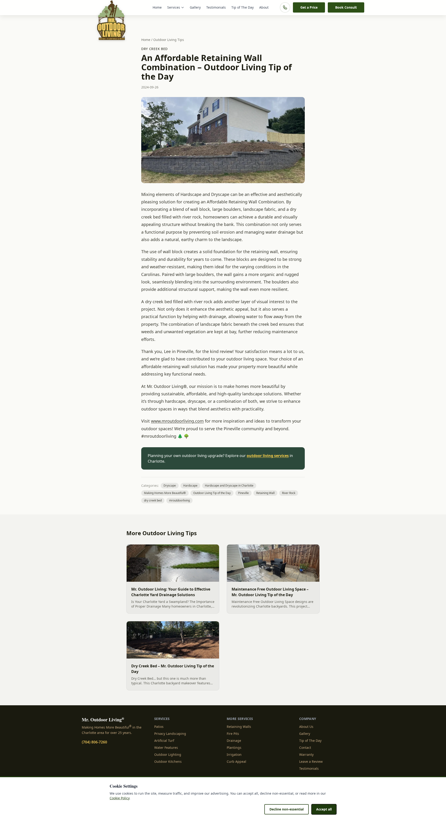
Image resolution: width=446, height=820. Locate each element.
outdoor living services (268, 455)
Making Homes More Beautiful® (165, 493)
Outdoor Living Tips (168, 39)
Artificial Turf (164, 740)
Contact (305, 747)
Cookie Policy (119, 798)
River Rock (288, 493)
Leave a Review (311, 761)
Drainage (234, 740)
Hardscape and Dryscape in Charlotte (229, 485)
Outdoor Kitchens (168, 761)
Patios (159, 726)
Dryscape (170, 485)
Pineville (243, 493)
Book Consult (346, 7)
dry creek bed (154, 49)
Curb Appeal (236, 761)
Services (173, 7)
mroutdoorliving (179, 500)
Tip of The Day (242, 7)
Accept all (324, 809)
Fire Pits (233, 733)
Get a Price (309, 7)
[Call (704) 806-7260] (285, 7)
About (264, 7)
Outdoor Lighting (167, 754)
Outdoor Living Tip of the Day (212, 493)
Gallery (195, 7)
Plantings (234, 747)
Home (157, 7)
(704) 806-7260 (94, 742)
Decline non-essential (286, 809)
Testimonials (216, 7)
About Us (306, 726)
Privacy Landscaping (170, 733)
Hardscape (190, 485)
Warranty (306, 754)
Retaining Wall (265, 493)
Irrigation (234, 754)
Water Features (166, 747)
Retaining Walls (239, 726)
